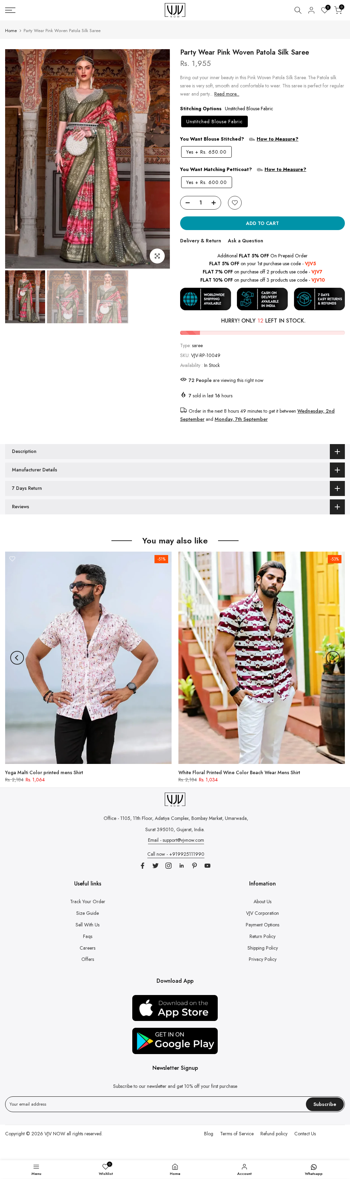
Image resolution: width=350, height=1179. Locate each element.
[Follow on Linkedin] (181, 866)
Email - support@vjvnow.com (176, 840)
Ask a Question (245, 240)
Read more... (226, 94)
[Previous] (17, 159)
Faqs (87, 936)
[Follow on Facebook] (142, 866)
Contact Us (305, 1133)
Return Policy (262, 936)
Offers (87, 959)
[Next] (158, 159)
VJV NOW (54, 1133)
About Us (262, 901)
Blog (208, 1133)
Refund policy (273, 1133)
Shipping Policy (262, 947)
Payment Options (262, 924)
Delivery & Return (200, 240)
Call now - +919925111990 (175, 854)
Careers (87, 947)
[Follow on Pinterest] (194, 866)
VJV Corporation (262, 913)
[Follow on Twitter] (155, 866)
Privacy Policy (263, 959)
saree (197, 345)
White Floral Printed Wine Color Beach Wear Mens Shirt (239, 772)
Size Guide (87, 913)
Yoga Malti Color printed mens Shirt (44, 772)
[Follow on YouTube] (207, 866)
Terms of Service (237, 1133)
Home (11, 30)
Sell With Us (87, 924)
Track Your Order (87, 901)
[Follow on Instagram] (168, 866)
